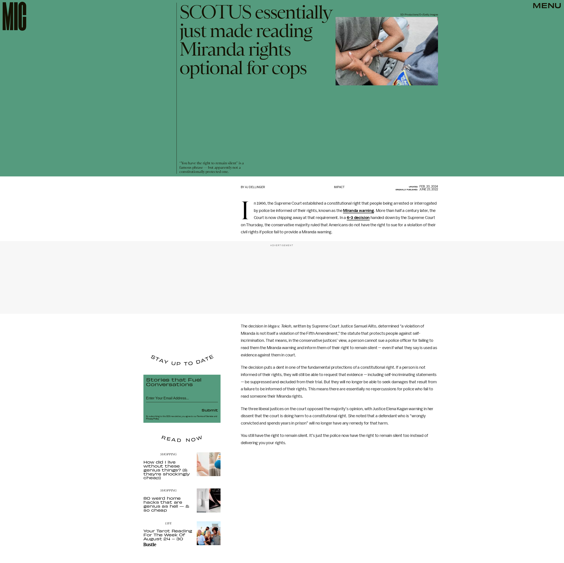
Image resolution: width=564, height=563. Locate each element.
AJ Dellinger (255, 187)
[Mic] (14, 16)
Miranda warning (358, 210)
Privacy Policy (152, 419)
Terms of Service (205, 416)
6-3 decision (358, 217)
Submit (210, 410)
